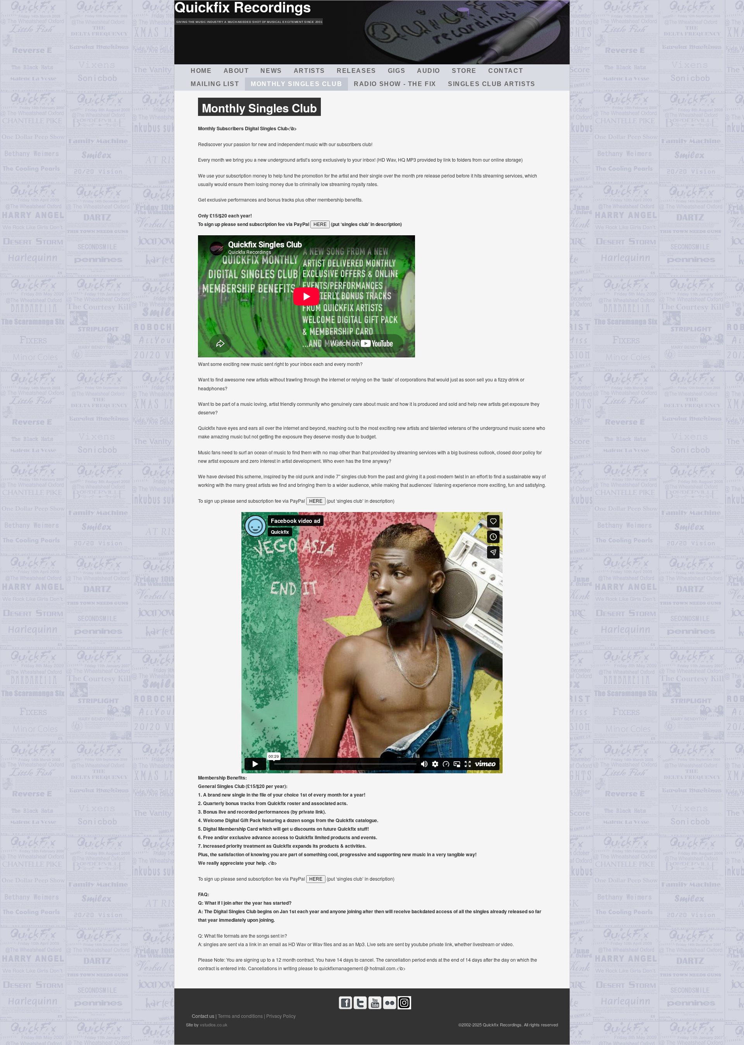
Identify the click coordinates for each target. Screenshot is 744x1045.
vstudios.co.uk (213, 1024)
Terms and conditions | (241, 1015)
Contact (505, 70)
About (236, 70)
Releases (356, 70)
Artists (309, 70)
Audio (428, 70)
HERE (320, 224)
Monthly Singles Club (296, 84)
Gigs (396, 70)
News (271, 70)
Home (201, 70)
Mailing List (215, 84)
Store (464, 70)
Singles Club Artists (492, 84)
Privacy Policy (281, 1015)
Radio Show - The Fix (395, 84)
